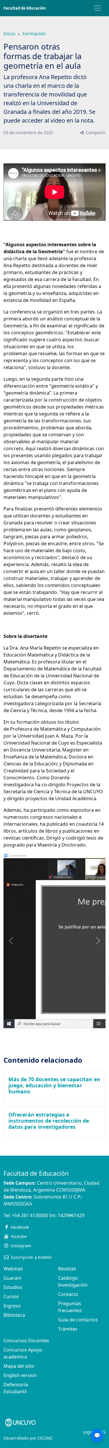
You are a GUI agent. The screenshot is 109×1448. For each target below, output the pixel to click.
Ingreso (12, 1306)
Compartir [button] (95, 132)
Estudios (12, 1287)
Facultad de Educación (24, 8)
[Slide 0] (49, 1020)
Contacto (68, 1294)
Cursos (11, 1296)
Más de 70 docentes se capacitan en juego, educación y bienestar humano (54, 1085)
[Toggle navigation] (97, 8)
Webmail (13, 1268)
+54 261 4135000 (30, 1215)
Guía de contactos (78, 1319)
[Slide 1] (60, 1020)
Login (88, 1432)
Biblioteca (14, 1315)
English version (20, 1375)
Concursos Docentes (26, 1340)
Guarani (12, 1278)
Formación (34, 33)
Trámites (67, 1329)
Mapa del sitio (18, 1366)
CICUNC (45, 1438)
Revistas (67, 1268)
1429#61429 (71, 1215)
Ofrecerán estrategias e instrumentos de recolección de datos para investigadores (48, 1120)
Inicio (9, 33)
